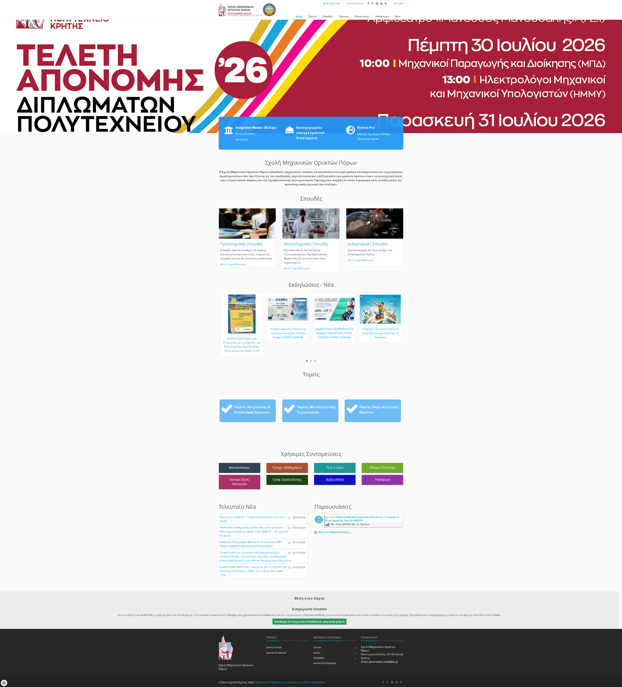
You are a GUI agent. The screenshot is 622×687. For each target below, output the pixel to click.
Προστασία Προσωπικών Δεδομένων (279, 682)
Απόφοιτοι (382, 16)
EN (401, 3)
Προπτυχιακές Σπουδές (241, 243)
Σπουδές (328, 16)
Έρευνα (351, 3)
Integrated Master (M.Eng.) (256, 127)
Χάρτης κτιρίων (274, 647)
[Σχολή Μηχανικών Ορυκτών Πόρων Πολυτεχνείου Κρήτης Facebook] (368, 3)
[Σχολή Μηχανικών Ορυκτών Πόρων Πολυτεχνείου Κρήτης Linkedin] (381, 3)
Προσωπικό (362, 16)
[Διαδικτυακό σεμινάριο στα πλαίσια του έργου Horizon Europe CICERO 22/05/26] (241, 311)
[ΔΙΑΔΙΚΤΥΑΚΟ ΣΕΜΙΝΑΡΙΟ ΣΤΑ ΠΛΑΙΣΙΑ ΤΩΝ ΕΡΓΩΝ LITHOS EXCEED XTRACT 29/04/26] (287, 311)
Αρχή (299, 16)
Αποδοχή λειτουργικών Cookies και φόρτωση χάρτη (309, 621)
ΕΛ (396, 3)
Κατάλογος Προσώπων (324, 663)
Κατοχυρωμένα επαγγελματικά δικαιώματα (310, 132)
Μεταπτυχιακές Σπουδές (306, 243)
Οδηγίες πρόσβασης (276, 652)
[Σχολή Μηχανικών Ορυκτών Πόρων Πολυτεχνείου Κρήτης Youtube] (377, 3)
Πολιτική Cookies (314, 682)
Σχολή (360, 3)
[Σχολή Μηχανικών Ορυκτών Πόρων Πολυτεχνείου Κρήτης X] (372, 3)
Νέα (397, 16)
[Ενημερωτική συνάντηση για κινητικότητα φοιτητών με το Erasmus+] (334, 311)
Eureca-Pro (365, 127)
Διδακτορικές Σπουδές (368, 243)
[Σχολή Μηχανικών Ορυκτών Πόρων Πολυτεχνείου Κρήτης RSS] (385, 3)
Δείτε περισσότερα (232, 264)
